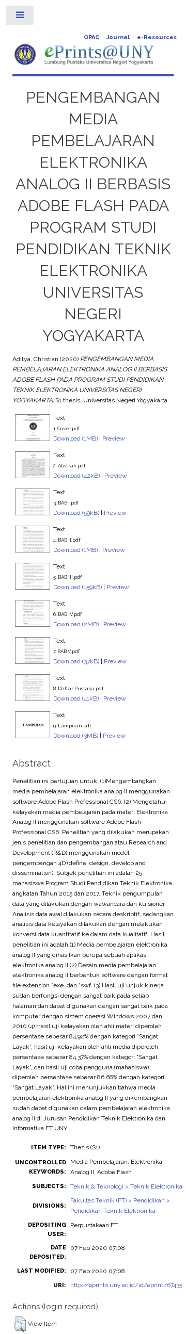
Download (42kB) (76, 475)
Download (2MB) (76, 624)
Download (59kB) (76, 512)
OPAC (91, 37)
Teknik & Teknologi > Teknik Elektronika (126, 1186)
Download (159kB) (77, 587)
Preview (113, 438)
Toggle (20, 17)
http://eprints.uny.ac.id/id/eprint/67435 (126, 1285)
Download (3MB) (75, 735)
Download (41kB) (76, 698)
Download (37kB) (76, 661)
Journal (118, 37)
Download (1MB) (75, 438)
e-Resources (157, 37)
